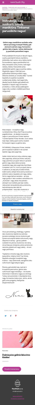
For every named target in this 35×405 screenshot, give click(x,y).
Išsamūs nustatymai (17, 209)
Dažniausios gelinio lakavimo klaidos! (16, 356)
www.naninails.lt (17, 396)
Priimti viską (17, 204)
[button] (32, 194)
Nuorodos (5, 350)
